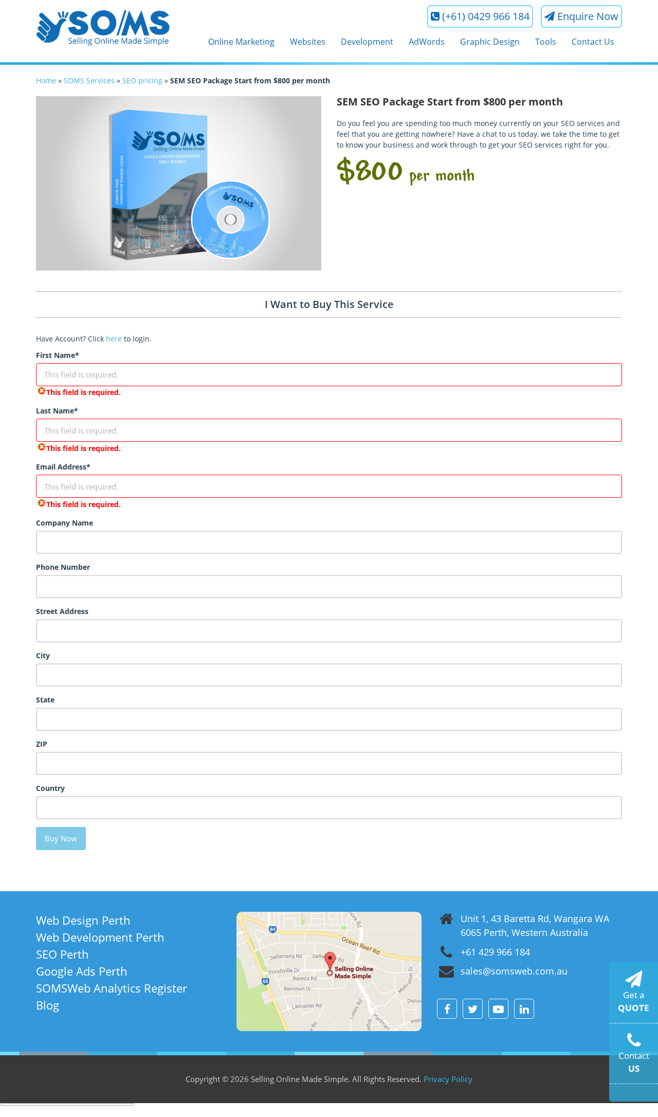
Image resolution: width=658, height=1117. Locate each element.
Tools (545, 41)
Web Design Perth (83, 920)
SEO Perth (62, 954)
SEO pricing (142, 80)
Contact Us (593, 41)
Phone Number (63, 567)
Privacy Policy (448, 1079)
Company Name (64, 523)
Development (367, 41)
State (45, 700)
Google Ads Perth (81, 971)
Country (50, 788)
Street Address (62, 611)
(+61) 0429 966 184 (485, 16)
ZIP (41, 744)
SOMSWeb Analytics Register (111, 988)
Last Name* (57, 411)
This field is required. (83, 392)
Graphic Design (490, 41)
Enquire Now (587, 16)
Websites (307, 41)
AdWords (427, 41)
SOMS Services (89, 80)
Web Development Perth (100, 937)
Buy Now (61, 838)
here (114, 339)
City (43, 655)
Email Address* (63, 467)
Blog (47, 1005)
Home (46, 80)
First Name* (57, 355)
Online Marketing (241, 41)
